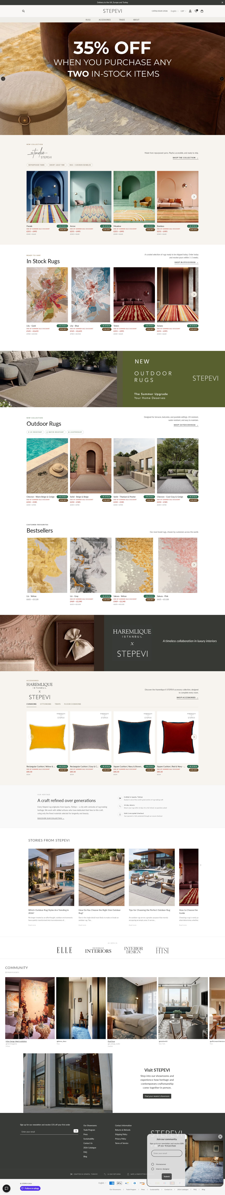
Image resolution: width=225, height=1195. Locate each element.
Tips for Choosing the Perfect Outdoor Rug (149, 910)
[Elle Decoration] (64, 950)
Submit (167, 1176)
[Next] (222, 79)
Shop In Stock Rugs (186, 262)
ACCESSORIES (105, 20)
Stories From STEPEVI (49, 840)
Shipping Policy (121, 1134)
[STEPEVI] (112, 11)
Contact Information (123, 1125)
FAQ (85, 1152)
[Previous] (3, 79)
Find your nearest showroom (157, 1096)
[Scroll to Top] (220, 1189)
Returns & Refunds (122, 1130)
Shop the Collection (185, 158)
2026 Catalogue (89, 1148)
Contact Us (87, 1143)
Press (85, 1134)
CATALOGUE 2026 (160, 11)
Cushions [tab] (31, 704)
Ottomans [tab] (45, 704)
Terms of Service (121, 1143)
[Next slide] (194, 737)
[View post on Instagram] (30, 1008)
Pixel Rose (111, 1041)
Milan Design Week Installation (16, 1041)
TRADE (122, 20)
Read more (32, 925)
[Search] (23, 11)
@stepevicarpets (12, 972)
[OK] (76, 1131)
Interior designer (163, 1169)
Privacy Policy (120, 1139)
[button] (202, 11)
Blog (85, 1156)
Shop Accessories (187, 697)
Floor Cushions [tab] (72, 704)
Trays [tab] (58, 704)
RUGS (88, 20)
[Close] (220, 1136)
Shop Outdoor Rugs (186, 425)
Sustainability (88, 1139)
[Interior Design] (133, 950)
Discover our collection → (51, 818)
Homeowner (161, 1164)
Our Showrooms (90, 1125)
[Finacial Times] (162, 950)
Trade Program (89, 1130)
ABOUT (136, 20)
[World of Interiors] (98, 950)
